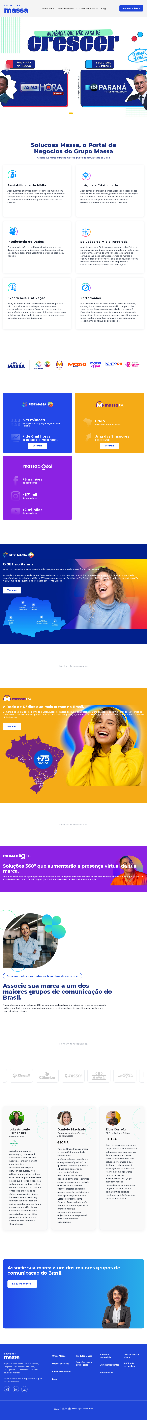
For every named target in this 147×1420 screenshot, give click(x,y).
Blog (103, 8)
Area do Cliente (131, 8)
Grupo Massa (58, 1356)
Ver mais (37, 445)
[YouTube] (24, 1389)
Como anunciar (87, 8)
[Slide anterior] (6, 67)
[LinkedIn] (16, 1389)
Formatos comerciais (105, 1355)
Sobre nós (47, 8)
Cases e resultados (61, 1371)
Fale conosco (106, 1372)
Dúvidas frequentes (109, 1365)
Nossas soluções (60, 1363)
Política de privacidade (129, 1364)
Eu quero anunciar (22, 1283)
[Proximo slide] (140, 67)
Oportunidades (66, 8)
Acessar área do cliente (132, 1355)
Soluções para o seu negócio (84, 1363)
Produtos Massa (84, 1356)
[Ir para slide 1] (69, 113)
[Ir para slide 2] (73, 113)
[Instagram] (7, 1389)
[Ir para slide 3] (77, 113)
